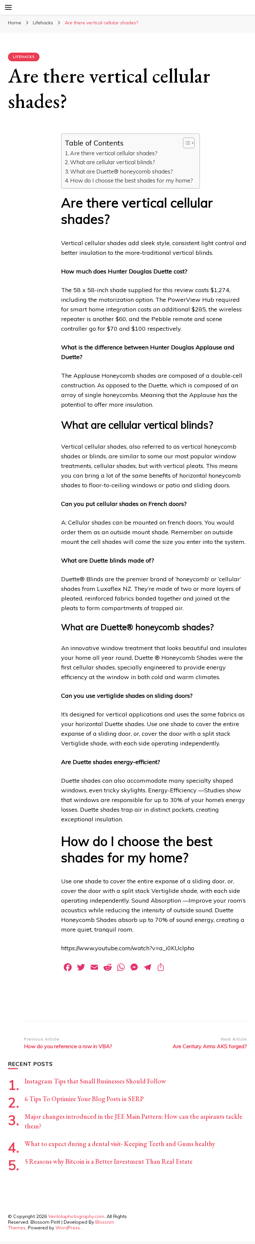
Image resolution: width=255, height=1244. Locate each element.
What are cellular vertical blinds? (112, 162)
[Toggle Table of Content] (185, 143)
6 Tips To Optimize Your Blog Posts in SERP (84, 1098)
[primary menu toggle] (8, 7)
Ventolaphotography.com (76, 1216)
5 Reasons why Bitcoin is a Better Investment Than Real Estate (109, 1161)
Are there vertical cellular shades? (113, 153)
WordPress (67, 1228)
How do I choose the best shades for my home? (131, 180)
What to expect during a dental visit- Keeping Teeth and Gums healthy (120, 1143)
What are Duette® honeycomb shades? (121, 171)
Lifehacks (24, 57)
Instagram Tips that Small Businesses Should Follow (95, 1081)
